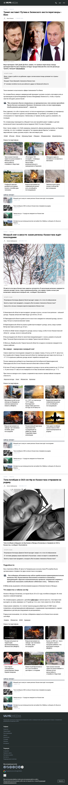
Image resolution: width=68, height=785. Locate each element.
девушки (27, 620)
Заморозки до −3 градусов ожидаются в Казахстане (28, 213)
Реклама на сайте (8, 755)
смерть (7, 620)
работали (34, 600)
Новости (5, 729)
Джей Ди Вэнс (57, 136)
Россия (12, 136)
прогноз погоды (9, 379)
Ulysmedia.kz (20, 68)
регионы (32, 379)
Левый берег (6, 731)
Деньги (5, 735)
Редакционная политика (9, 759)
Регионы (5, 741)
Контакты (6, 757)
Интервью (6, 743)
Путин (18, 136)
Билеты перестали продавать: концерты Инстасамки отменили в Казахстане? (30, 303)
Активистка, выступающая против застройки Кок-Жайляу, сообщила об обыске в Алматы (37, 222)
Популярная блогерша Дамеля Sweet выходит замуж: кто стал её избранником (30, 300)
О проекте (6, 751)
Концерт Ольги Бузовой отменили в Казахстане (19, 81)
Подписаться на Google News (14, 771)
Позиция (5, 739)
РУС (64, 3)
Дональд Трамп (27, 136)
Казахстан (25, 379)
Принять (61, 781)
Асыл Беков (10, 18)
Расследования (7, 733)
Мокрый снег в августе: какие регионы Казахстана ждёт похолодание (33, 198)
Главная (5, 9)
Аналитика (6, 737)
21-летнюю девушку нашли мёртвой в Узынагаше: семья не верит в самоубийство (31, 555)
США (6, 136)
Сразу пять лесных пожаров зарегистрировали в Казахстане (24, 306)
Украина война (46, 136)
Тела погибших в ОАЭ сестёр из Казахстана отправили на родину (32, 206)
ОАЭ (21, 620)
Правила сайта (7, 753)
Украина (37, 136)
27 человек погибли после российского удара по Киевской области (26, 84)
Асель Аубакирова (12, 241)
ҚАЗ (60, 3)
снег (18, 379)
